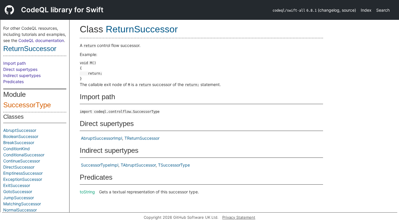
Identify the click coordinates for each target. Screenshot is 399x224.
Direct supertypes (20, 69)
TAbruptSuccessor (138, 164)
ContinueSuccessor (21, 160)
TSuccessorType (174, 164)
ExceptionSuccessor (22, 179)
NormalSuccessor (20, 209)
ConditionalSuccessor (23, 154)
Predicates (13, 81)
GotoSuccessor (17, 191)
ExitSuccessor (16, 185)
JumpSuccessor (18, 197)
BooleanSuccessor (20, 136)
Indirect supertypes (22, 75)
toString (87, 191)
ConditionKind (16, 148)
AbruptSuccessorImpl (101, 138)
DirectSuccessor (18, 166)
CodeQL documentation (41, 40)
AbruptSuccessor (19, 130)
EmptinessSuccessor (23, 173)
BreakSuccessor (18, 142)
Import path (14, 63)
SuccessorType (27, 105)
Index (366, 10)
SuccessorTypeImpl (99, 164)
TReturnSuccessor (141, 138)
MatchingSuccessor (22, 203)
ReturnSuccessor (29, 48)
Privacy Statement (238, 217)
